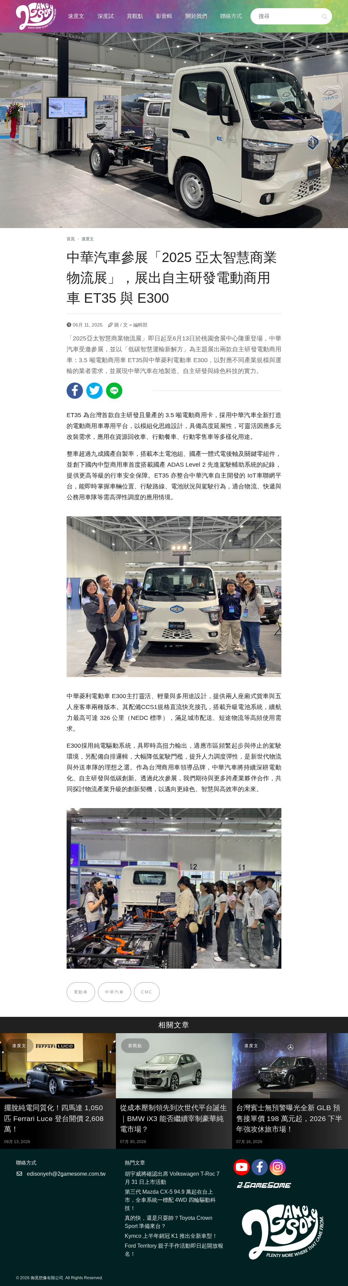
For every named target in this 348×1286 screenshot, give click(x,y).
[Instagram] (277, 1167)
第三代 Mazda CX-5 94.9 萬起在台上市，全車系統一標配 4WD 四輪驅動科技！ (170, 1200)
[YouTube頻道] (241, 1167)
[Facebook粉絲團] (259, 1167)
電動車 (81, 992)
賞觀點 (135, 16)
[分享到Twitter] (94, 391)
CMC (147, 992)
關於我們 (196, 16)
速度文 (76, 16)
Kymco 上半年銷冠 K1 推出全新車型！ (171, 1236)
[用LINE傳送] (114, 391)
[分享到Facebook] (75, 391)
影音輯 (164, 16)
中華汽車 (114, 992)
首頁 (71, 239)
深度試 (106, 16)
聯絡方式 (231, 16)
